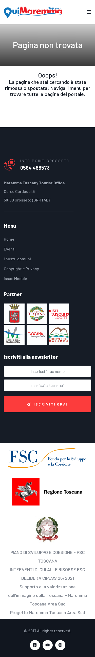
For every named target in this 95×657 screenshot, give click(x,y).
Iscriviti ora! (51, 404)
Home (9, 239)
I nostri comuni (17, 258)
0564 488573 (35, 168)
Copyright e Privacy (21, 268)
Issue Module (15, 278)
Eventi (9, 248)
